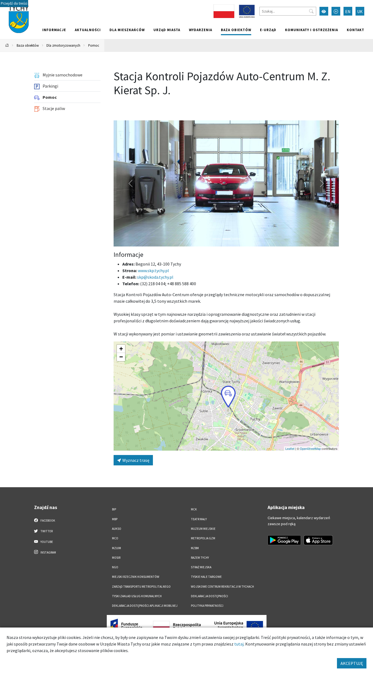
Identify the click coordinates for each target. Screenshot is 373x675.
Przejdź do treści (14, 3)
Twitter (46, 531)
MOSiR (116, 558)
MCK (194, 509)
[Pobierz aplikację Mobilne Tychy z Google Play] (284, 540)
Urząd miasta (166, 30)
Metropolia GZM (203, 538)
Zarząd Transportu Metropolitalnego (141, 586)
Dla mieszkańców (127, 30)
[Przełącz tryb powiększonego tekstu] (335, 11)
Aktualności (88, 30)
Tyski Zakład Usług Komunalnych (137, 596)
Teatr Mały (199, 519)
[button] (228, 397)
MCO (115, 538)
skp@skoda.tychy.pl (155, 277)
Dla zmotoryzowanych (63, 45)
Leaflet (289, 448)
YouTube (46, 542)
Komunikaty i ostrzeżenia (311, 30)
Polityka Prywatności (207, 606)
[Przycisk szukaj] (311, 11)
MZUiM (116, 548)
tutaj (239, 644)
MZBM (195, 548)
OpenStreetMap (310, 448)
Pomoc (93, 45)
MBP (114, 519)
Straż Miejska (201, 567)
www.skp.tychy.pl (153, 270)
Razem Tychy (200, 558)
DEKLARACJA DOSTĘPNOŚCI (209, 596)
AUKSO (116, 529)
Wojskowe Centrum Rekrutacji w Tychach (222, 586)
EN (348, 11)
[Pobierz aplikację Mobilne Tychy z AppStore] (318, 540)
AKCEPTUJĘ (352, 663)
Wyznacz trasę (135, 460)
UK (360, 11)
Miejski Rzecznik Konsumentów (135, 577)
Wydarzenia (200, 30)
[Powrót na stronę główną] (7, 45)
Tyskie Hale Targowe (206, 577)
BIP (114, 509)
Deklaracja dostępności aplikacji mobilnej (144, 606)
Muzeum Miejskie (203, 529)
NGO (115, 567)
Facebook (47, 520)
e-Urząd (268, 30)
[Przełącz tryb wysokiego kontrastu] (323, 11)
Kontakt (355, 30)
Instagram (48, 552)
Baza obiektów (236, 30)
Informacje (54, 30)
